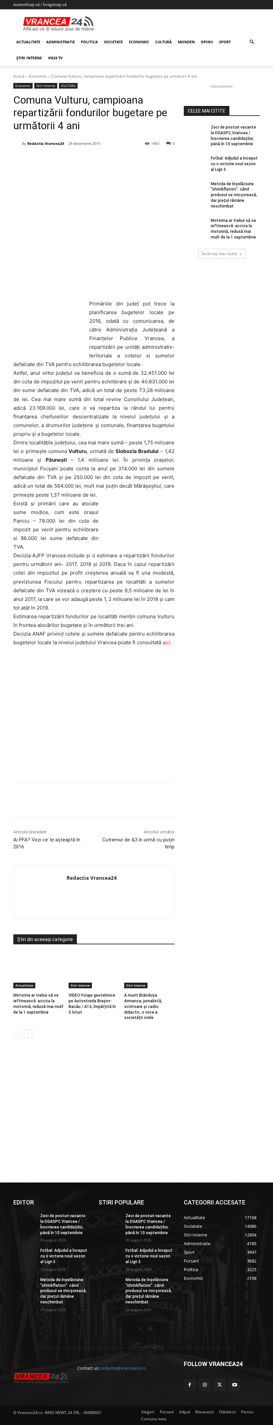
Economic (38, 76)
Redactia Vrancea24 (45, 143)
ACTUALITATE (28, 41)
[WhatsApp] (109, 160)
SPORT (225, 41)
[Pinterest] (93, 160)
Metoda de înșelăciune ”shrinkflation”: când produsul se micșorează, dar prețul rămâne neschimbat (234, 195)
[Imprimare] (139, 160)
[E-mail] (124, 160)
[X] (78, 160)
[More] (155, 799)
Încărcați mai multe (219, 253)
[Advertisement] (93, 717)
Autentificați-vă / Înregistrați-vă (40, 4)
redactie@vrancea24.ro (123, 1368)
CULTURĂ (163, 41)
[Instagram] (204, 1385)
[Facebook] (63, 160)
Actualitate (24, 985)
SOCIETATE (113, 41)
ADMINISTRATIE (60, 41)
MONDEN (186, 41)
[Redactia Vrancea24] (17, 143)
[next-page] (28, 1033)
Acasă (19, 76)
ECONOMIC (139, 41)
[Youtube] (234, 1385)
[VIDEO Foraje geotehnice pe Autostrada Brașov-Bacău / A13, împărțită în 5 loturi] (94, 970)
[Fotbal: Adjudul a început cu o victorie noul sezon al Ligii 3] (195, 164)
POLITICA (89, 41)
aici (166, 642)
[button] (252, 42)
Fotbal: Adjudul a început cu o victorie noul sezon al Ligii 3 (234, 164)
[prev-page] (17, 1033)
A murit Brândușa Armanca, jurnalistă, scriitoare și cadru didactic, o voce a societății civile (143, 1006)
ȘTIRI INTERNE (29, 57)
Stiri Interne (45, 85)
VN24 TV (55, 57)
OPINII (207, 41)
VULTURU (68, 85)
